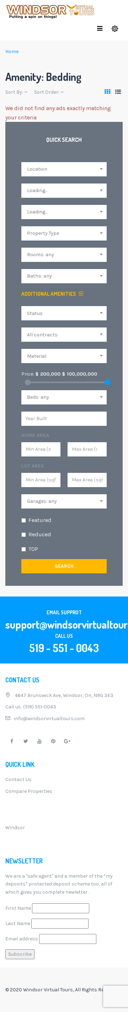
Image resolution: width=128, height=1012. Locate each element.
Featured (40, 520)
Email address (21, 939)
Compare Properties (28, 791)
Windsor (15, 828)
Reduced (39, 534)
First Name (18, 908)
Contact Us (18, 779)
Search (64, 566)
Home (11, 51)
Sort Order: (47, 92)
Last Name (17, 923)
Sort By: (14, 92)
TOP (33, 549)
